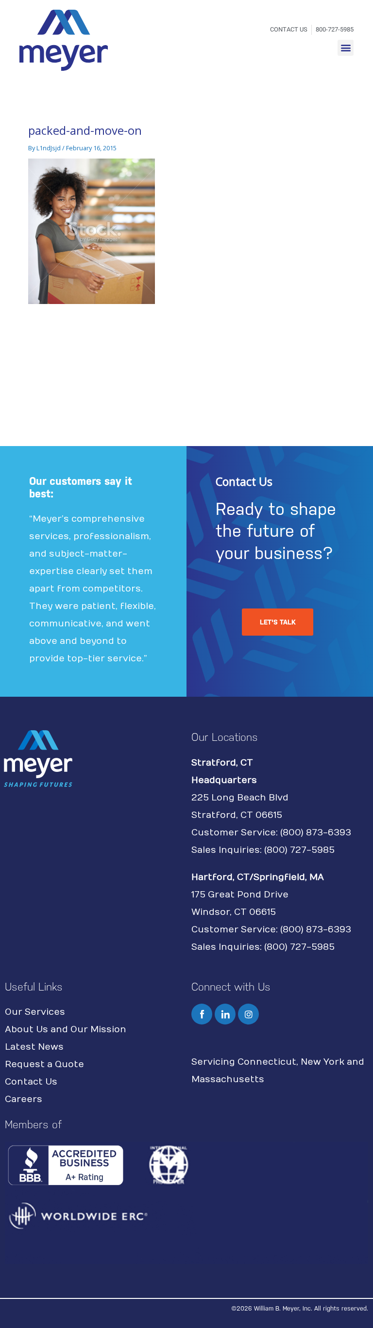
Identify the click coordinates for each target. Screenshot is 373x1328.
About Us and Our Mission (65, 1029)
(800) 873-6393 (315, 833)
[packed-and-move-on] (91, 230)
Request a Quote (44, 1064)
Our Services (35, 1012)
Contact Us (31, 1082)
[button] (346, 48)
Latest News (34, 1047)
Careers (23, 1099)
